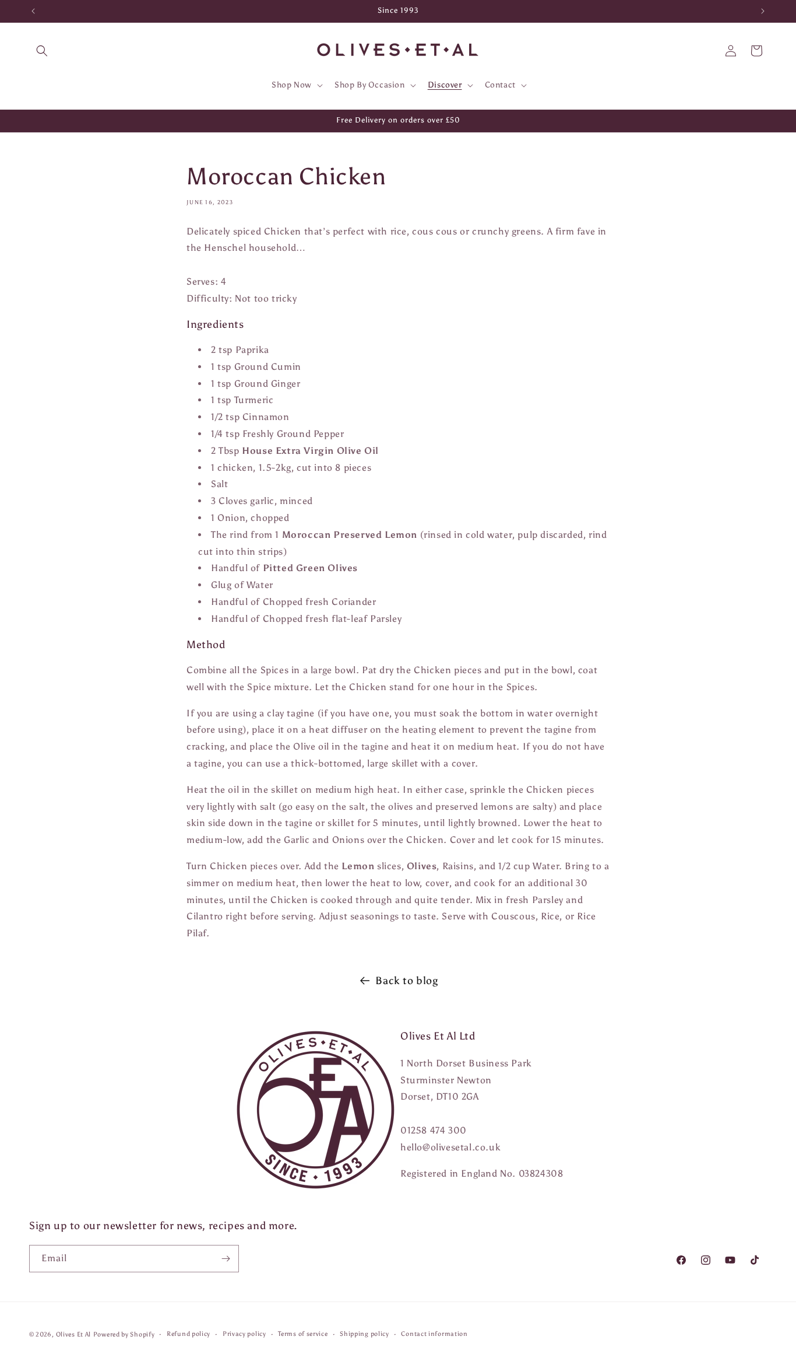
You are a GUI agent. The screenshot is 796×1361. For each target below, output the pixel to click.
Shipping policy (364, 1334)
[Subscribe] (225, 1258)
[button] (42, 51)
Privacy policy (244, 1334)
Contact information (434, 1334)
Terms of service (302, 1334)
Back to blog (406, 980)
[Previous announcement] (33, 11)
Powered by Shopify (124, 1334)
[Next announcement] (763, 11)
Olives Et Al (73, 1334)
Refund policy (188, 1334)
